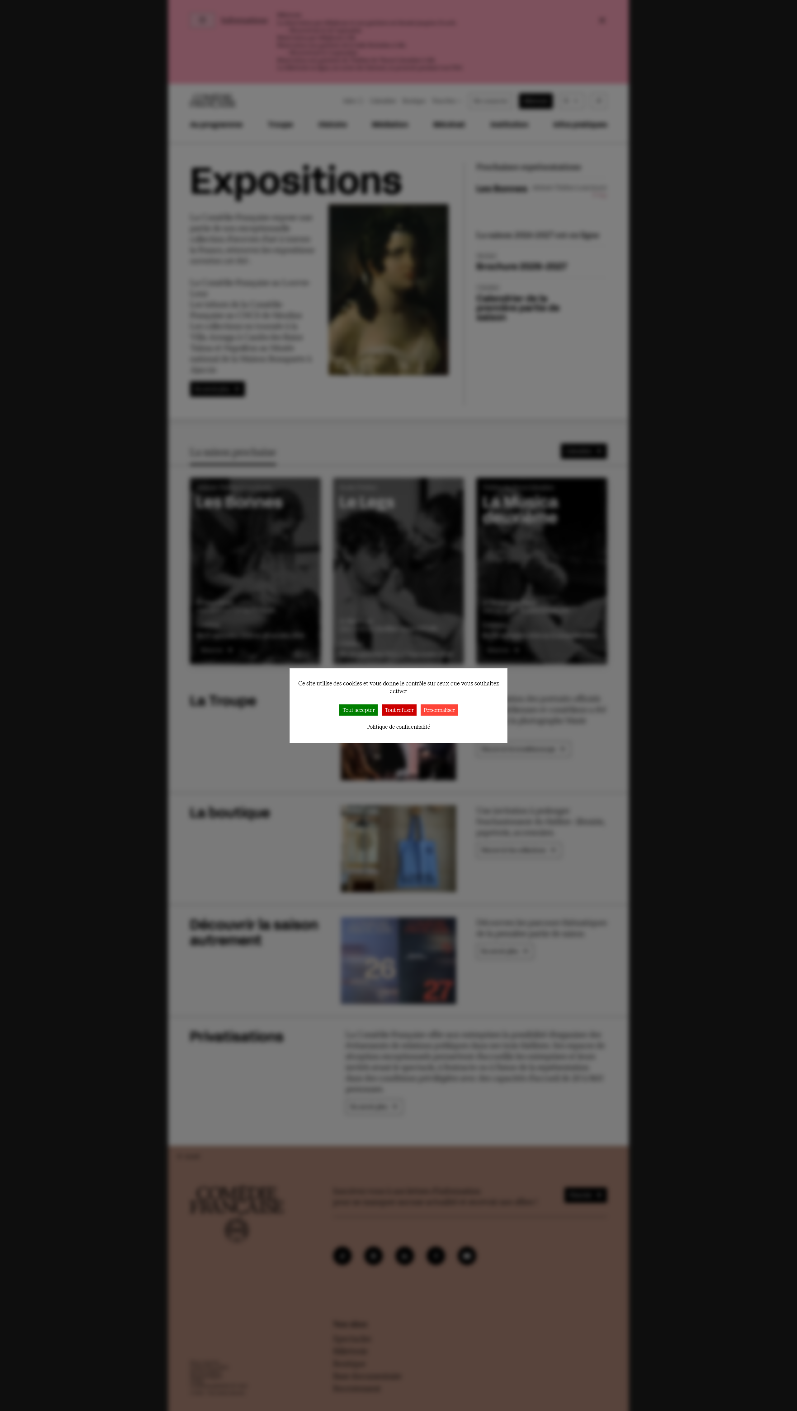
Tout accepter (358, 709)
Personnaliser (439, 709)
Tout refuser (399, 709)
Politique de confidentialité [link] (398, 726)
